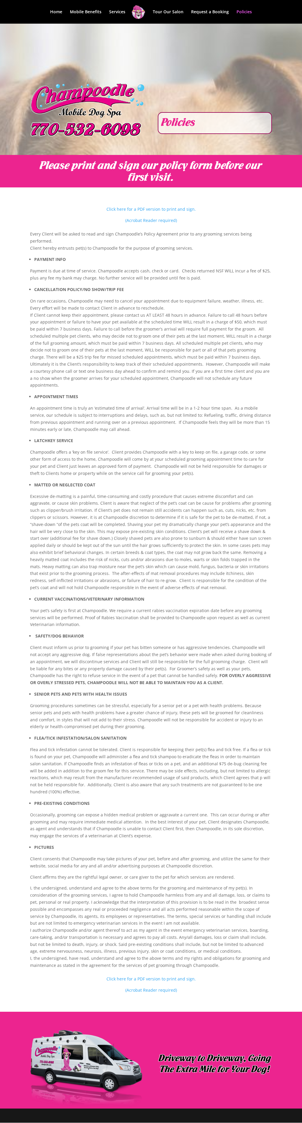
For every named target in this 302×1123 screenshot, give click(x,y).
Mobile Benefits (85, 12)
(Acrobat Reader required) (151, 220)
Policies (244, 12)
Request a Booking (210, 12)
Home (56, 12)
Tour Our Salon (168, 12)
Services (117, 12)
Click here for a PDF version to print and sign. (151, 209)
